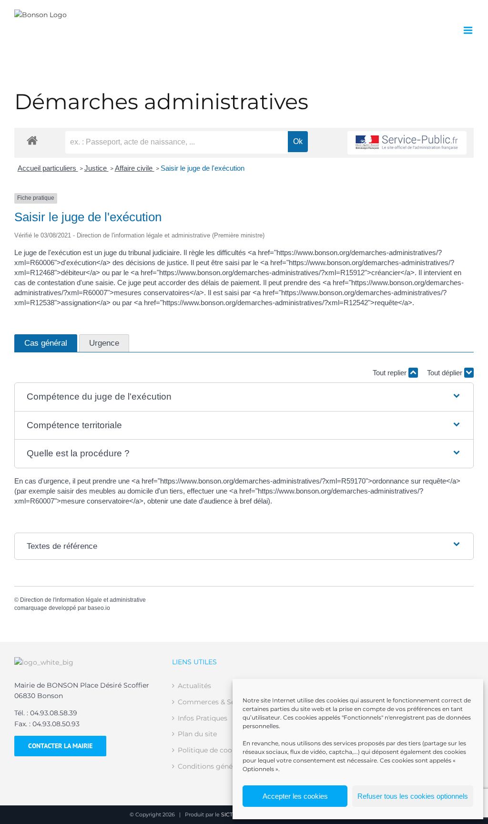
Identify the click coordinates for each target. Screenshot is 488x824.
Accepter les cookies (295, 796)
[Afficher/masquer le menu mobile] (469, 30)
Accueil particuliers (48, 168)
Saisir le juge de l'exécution (202, 168)
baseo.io (99, 608)
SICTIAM (232, 814)
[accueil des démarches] (32, 140)
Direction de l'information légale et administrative (83, 600)
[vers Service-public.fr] (407, 142)
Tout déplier (445, 373)
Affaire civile (134, 168)
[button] (244, 397)
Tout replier (390, 373)
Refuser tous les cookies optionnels (412, 796)
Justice (96, 168)
